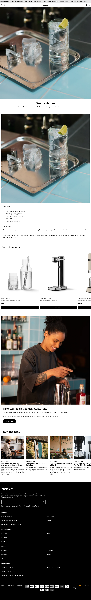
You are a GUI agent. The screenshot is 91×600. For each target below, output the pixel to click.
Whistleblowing (10, 585)
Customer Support (7, 516)
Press (48, 533)
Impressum (19, 585)
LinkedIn (49, 554)
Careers (4, 541)
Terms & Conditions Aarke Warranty (13, 575)
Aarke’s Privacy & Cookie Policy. (29, 506)
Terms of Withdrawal (8, 571)
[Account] (4, 5)
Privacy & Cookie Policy (54, 567)
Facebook (50, 550)
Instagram (4, 550)
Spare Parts (50, 516)
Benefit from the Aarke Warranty (11, 524)
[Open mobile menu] (89, 5)
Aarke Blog (4, 537)
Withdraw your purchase (9, 520)
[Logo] (45, 5)
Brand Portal (2, 586)
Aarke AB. (74, 588)
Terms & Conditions (7, 567)
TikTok (3, 558)
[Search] (2, 5)
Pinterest (4, 554)
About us (4, 533)
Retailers (49, 520)
